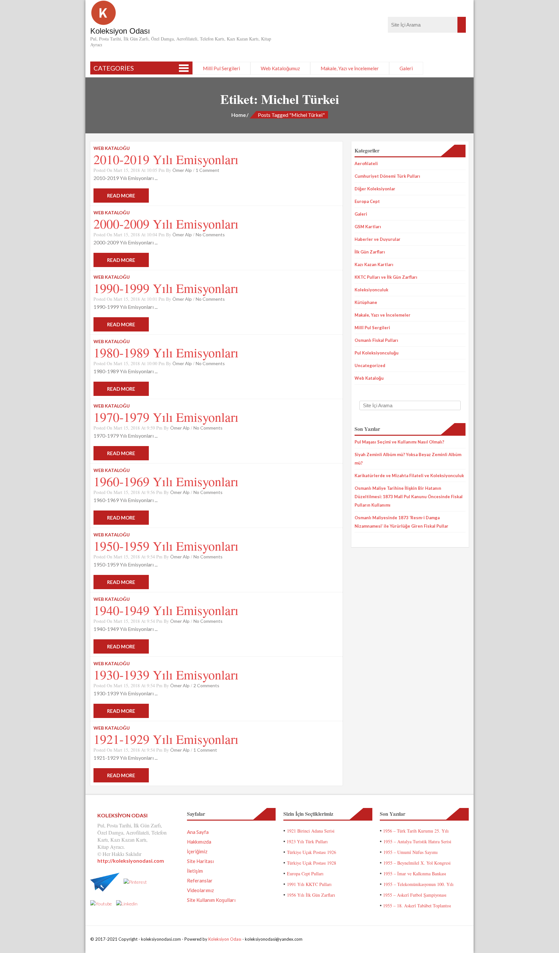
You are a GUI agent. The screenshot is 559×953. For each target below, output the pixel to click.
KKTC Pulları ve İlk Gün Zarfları (386, 277)
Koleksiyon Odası (224, 939)
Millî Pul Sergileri (221, 68)
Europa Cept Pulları (305, 873)
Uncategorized (370, 365)
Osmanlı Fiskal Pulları (376, 340)
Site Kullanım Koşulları (211, 900)
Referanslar (200, 880)
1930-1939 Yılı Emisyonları (165, 674)
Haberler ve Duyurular (377, 239)
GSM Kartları (368, 226)
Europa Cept (367, 201)
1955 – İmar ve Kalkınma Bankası (414, 873)
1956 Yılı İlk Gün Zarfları (311, 895)
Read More (121, 195)
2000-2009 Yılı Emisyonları (165, 223)
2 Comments (206, 685)
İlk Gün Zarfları (370, 251)
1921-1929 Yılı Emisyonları (165, 738)
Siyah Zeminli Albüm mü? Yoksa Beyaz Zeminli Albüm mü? (408, 458)
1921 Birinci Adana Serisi (310, 831)
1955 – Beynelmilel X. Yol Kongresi (417, 863)
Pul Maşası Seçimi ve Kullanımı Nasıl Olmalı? (399, 441)
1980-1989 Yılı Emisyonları (165, 352)
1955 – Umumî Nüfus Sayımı (410, 852)
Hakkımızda (199, 842)
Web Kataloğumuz (280, 68)
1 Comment (207, 170)
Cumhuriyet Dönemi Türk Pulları (387, 176)
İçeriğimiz (197, 851)
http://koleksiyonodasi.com (130, 861)
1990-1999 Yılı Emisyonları (165, 288)
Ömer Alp (182, 170)
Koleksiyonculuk (371, 289)
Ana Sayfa (198, 832)
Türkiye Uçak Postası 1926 (311, 852)
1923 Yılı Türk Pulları (307, 841)
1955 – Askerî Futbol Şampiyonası (414, 895)
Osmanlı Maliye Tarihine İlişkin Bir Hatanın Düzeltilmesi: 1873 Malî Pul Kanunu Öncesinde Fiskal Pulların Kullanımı (409, 497)
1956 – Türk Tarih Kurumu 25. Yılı (416, 831)
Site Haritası (200, 861)
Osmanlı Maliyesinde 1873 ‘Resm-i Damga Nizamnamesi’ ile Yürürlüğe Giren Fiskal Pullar (401, 522)
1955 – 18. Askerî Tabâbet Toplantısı (417, 906)
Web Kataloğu (369, 378)
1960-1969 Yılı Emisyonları (165, 481)
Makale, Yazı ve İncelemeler (350, 68)
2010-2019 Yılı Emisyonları (165, 159)
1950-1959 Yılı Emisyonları (165, 545)
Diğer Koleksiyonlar (375, 188)
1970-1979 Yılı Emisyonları (165, 416)
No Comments (210, 234)
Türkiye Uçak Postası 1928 (311, 863)
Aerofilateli (366, 163)
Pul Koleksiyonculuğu (377, 352)
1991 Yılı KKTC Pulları (309, 884)
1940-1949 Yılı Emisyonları (165, 610)
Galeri (406, 68)
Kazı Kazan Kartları (374, 264)
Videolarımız (200, 890)
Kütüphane (366, 302)
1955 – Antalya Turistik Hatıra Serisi (417, 841)
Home (238, 115)
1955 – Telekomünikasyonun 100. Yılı (418, 884)
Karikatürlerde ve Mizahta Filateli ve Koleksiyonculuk (409, 475)
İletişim (195, 871)
